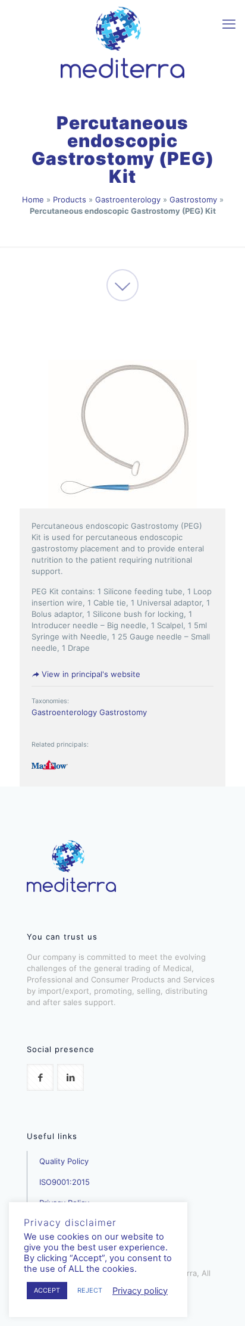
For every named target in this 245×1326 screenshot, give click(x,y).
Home (33, 199)
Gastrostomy (193, 199)
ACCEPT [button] (47, 1290)
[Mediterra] (122, 41)
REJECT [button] (89, 1290)
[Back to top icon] (220, 1301)
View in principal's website (89, 674)
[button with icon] (40, 1077)
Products (69, 199)
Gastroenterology (128, 199)
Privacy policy (140, 1291)
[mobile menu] (229, 24)
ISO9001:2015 (64, 1182)
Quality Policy (64, 1161)
